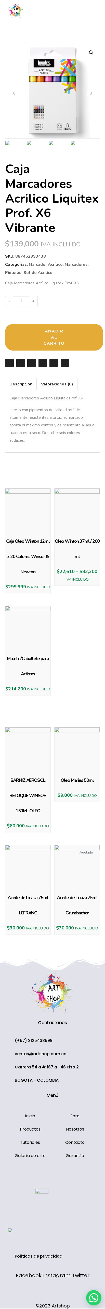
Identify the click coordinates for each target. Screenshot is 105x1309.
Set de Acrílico (37, 272)
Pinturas (13, 272)
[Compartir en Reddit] (65, 363)
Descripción (20, 384)
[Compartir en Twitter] (31, 363)
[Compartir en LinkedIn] (53, 363)
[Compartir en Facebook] (20, 363)
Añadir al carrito (54, 337)
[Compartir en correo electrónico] (9, 363)
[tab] (21, 384)
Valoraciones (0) (57, 384)
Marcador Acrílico (46, 264)
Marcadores (76, 264)
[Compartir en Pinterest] (42, 363)
